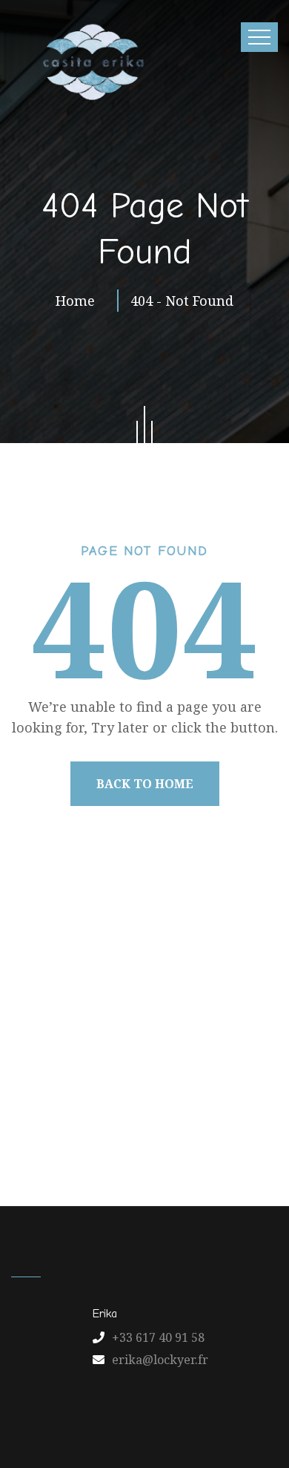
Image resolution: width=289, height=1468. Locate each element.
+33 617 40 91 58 (158, 1337)
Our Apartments (199, 1063)
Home (79, 300)
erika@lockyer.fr (160, 1359)
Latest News (92, 1095)
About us (112, 1063)
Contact (164, 1095)
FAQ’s (217, 1095)
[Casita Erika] (90, 61)
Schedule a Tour (147, 1127)
